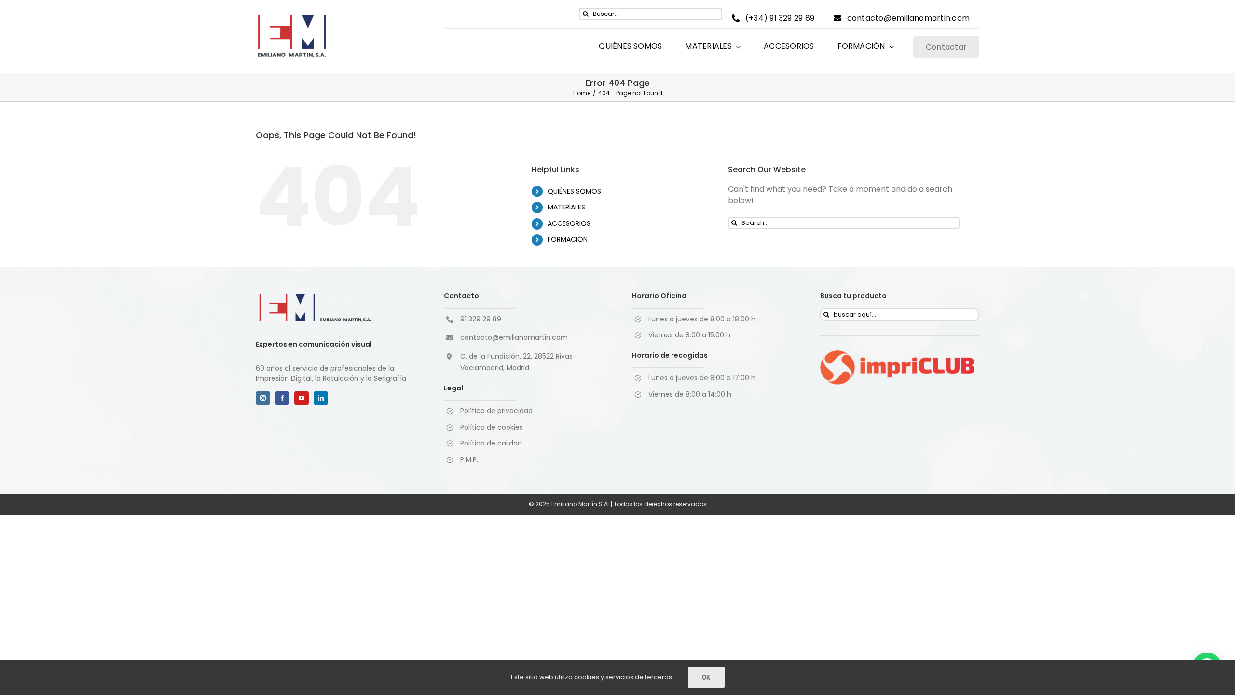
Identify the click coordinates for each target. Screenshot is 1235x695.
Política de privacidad (496, 411)
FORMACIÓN (568, 239)
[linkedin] (321, 398)
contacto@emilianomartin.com (514, 337)
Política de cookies (491, 427)
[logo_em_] (292, 17)
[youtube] (301, 398)
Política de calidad (491, 443)
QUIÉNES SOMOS (574, 191)
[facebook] (282, 398)
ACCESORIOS (569, 223)
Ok (706, 677)
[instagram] (263, 398)
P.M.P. (469, 459)
